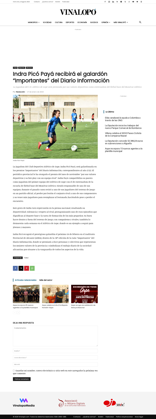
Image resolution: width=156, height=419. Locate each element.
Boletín (57, 2)
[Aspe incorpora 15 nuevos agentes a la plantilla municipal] (26, 294)
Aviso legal (139, 417)
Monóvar (29, 68)
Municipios (33, 22)
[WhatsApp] (129, 1)
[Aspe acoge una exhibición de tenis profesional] (84, 294)
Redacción (20, 92)
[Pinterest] (26, 268)
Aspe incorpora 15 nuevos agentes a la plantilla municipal (25, 306)
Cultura (58, 22)
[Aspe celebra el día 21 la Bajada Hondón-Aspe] (55, 294)
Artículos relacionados (25, 280)
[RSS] (117, 1)
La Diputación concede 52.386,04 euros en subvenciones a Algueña (124, 142)
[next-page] (18, 312)
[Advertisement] (78, 46)
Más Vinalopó (120, 22)
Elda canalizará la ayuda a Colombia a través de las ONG (122, 119)
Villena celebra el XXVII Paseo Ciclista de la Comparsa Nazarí (123, 134)
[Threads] (141, 1)
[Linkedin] (113, 1)
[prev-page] (14, 312)
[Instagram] (109, 1)
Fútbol (26, 258)
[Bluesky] (137, 1)
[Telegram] (121, 1)
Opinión (104, 22)
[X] (125, 1)
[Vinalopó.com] (78, 12)
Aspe (15, 68)
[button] (140, 22)
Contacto (37, 2)
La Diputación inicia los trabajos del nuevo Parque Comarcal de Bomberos (123, 126)
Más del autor (45, 280)
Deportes (70, 22)
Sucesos (94, 22)
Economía (82, 22)
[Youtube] (133, 1)
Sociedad (47, 22)
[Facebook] (105, 1)
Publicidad (65, 2)
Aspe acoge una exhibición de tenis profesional (83, 306)
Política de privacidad (124, 417)
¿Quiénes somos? (47, 2)
